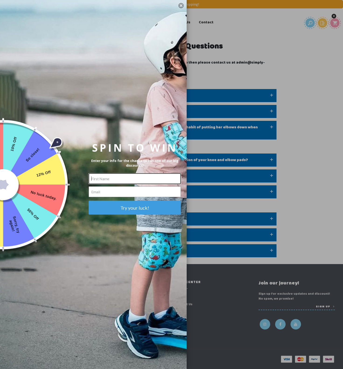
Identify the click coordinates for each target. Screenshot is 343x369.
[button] (181, 5)
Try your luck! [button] (134, 207)
